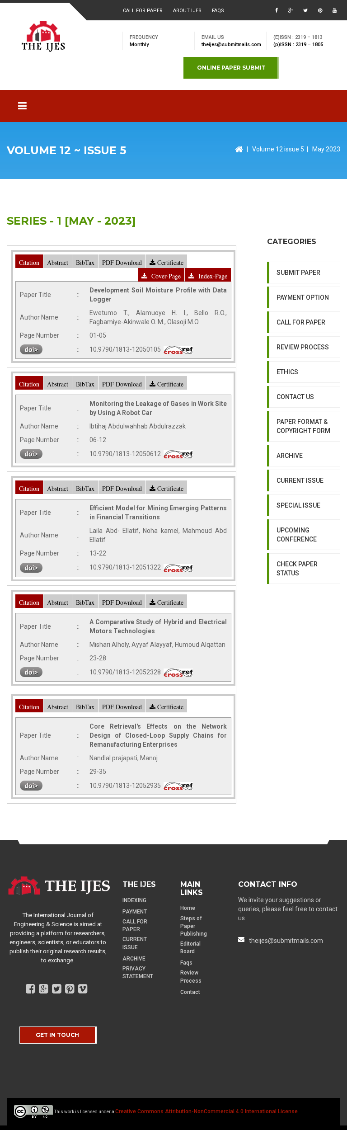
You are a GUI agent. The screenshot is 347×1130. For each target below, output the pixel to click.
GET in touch (57, 1034)
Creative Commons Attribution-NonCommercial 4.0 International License (206, 1111)
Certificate (169, 262)
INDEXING (134, 900)
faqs (218, 11)
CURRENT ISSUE (300, 480)
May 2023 (326, 149)
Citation (29, 262)
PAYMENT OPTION (303, 297)
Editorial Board (190, 948)
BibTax (85, 262)
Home (187, 908)
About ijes (187, 11)
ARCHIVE (290, 455)
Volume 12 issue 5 (278, 149)
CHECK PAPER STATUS (297, 568)
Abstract (57, 262)
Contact (190, 992)
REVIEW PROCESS (303, 347)
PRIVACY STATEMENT (137, 972)
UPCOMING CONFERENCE (297, 535)
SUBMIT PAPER (298, 272)
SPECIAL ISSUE (298, 505)
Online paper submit (231, 67)
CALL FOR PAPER (301, 322)
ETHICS (287, 372)
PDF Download (122, 262)
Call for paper (143, 11)
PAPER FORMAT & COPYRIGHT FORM (303, 426)
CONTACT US (295, 396)
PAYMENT (134, 912)
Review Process (191, 977)
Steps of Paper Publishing (193, 926)
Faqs (186, 963)
